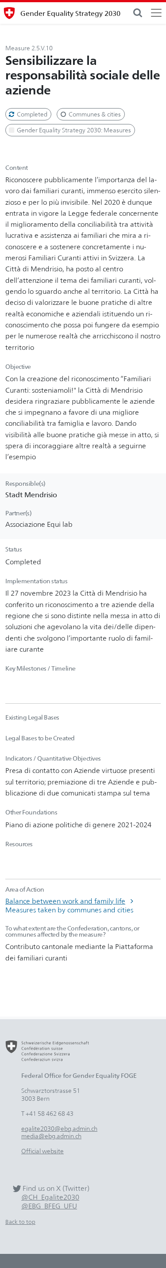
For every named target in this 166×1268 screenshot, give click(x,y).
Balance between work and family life (65, 901)
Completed (31, 114)
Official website (42, 1151)
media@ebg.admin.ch (51, 1136)
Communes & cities (94, 114)
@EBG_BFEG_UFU (49, 1206)
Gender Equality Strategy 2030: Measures (73, 130)
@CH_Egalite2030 (50, 1197)
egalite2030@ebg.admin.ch (59, 1128)
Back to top (20, 1222)
